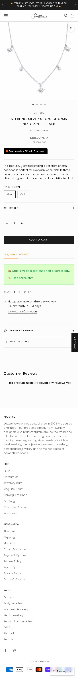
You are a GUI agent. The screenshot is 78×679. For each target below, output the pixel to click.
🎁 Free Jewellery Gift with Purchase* (25, 151)
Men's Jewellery (13, 615)
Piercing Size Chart (15, 495)
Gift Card (9, 627)
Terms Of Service (14, 579)
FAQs (7, 471)
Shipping (9, 537)
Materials (9, 543)
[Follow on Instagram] (15, 650)
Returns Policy (12, 561)
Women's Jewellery (16, 609)
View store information (22, 311)
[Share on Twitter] (19, 292)
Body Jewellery (13, 603)
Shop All (9, 633)
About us (9, 531)
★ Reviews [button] (75, 342)
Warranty (9, 567)
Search (8, 639)
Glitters (39, 112)
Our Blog (9, 501)
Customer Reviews (16, 507)
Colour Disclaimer (15, 549)
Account (9, 597)
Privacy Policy (12, 573)
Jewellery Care (13, 483)
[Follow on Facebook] (5, 650)
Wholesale (10, 513)
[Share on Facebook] (14, 292)
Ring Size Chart (13, 489)
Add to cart (39, 239)
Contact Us (11, 477)
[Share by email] (29, 292)
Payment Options (15, 555)
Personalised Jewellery (18, 621)
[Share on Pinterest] (24, 292)
